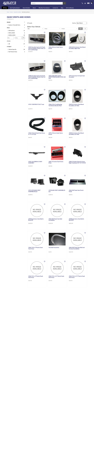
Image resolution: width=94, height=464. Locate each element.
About (34, 7)
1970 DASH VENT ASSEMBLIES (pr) (57, 191)
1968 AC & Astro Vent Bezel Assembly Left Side (76, 133)
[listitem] (16, 30)
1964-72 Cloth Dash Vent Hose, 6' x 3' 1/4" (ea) (36, 133)
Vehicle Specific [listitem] (12, 49)
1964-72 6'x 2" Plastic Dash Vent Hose (35, 248)
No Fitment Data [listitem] (13, 51)
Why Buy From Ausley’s (44, 7)
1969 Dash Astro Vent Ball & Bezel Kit (35, 219)
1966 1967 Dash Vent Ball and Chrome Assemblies (77, 248)
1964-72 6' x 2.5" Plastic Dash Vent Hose (56, 277)
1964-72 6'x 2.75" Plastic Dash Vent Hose (77, 277)
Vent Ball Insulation (54, 247)
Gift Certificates (70, 7)
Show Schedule (26, 7)
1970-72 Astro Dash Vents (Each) (56, 133)
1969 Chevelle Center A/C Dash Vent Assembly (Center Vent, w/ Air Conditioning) (36, 48)
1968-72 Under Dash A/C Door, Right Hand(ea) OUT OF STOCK (77, 162)
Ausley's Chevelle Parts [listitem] (14, 25)
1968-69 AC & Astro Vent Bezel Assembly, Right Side (77, 48)
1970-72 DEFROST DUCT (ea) (36, 104)
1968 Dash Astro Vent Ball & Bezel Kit (76, 219)
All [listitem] (9, 44)
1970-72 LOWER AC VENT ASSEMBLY (35, 162)
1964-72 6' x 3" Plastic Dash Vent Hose (35, 277)
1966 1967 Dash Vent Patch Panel (76, 191)
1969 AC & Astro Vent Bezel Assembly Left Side (76, 105)
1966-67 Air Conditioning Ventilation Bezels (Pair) (55, 105)
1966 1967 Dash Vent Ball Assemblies (55, 219)
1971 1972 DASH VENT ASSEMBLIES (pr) (34, 191)
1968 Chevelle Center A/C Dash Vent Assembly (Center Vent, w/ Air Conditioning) (36, 77)
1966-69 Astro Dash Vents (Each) (56, 48)
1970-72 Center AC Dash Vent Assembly (77, 76)
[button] (88, 3)
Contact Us (55, 7)
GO (23, 37)
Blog (62, 7)
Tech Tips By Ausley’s (15, 7)
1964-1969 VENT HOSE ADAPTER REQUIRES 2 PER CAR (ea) (57, 77)
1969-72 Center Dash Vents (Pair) (56, 162)
